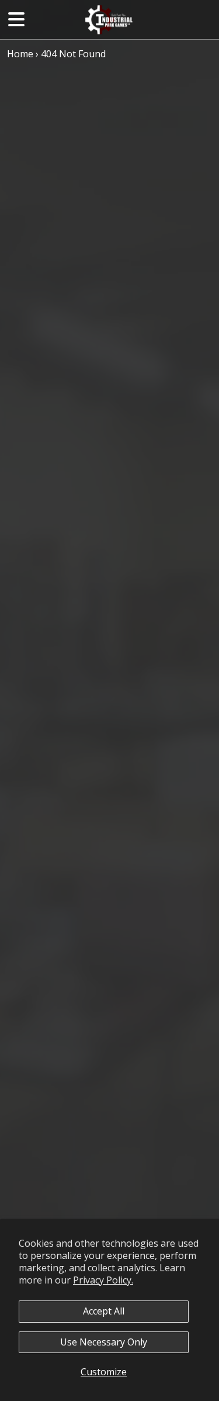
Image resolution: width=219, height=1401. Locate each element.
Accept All (103, 1311)
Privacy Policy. (103, 1280)
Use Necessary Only (103, 1342)
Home (20, 53)
